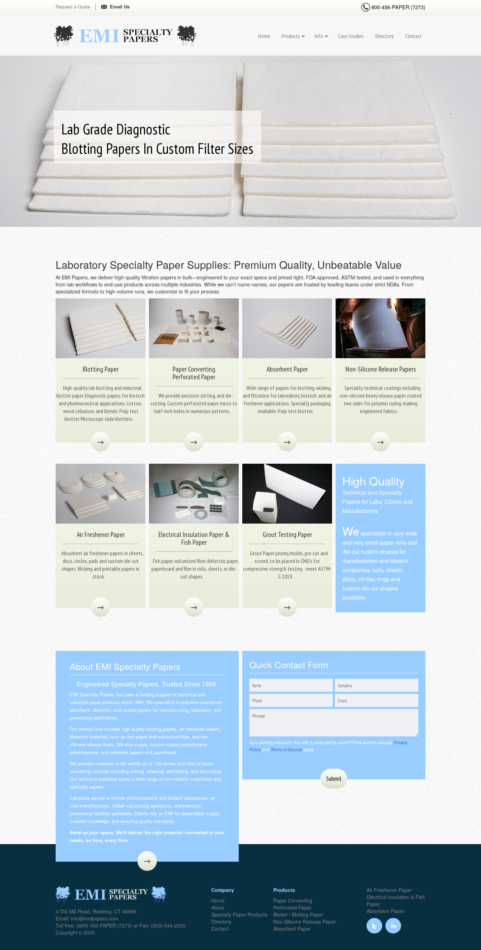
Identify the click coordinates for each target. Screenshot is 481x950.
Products (291, 35)
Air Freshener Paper (389, 889)
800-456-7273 (397, 7)
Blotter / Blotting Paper (298, 914)
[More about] (147, 861)
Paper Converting (292, 900)
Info (319, 35)
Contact (413, 35)
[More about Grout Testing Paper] (287, 607)
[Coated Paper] (380, 327)
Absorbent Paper (292, 928)
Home (264, 35)
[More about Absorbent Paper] (287, 441)
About (217, 907)
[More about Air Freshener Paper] (100, 607)
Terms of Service (286, 749)
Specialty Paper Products (239, 914)
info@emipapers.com (94, 918)
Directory (384, 35)
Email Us (120, 7)
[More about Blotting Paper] (100, 441)
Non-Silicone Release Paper (304, 921)
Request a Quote (73, 7)
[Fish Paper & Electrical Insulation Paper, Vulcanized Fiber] (194, 492)
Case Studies (351, 35)
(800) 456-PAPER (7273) (104, 925)
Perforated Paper (292, 907)
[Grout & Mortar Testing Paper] (287, 492)
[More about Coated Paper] (380, 441)
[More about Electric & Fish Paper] (194, 607)
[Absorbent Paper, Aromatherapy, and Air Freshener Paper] (287, 327)
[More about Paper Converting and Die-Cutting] (194, 441)
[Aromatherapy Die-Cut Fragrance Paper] (100, 492)
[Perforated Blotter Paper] (100, 327)
